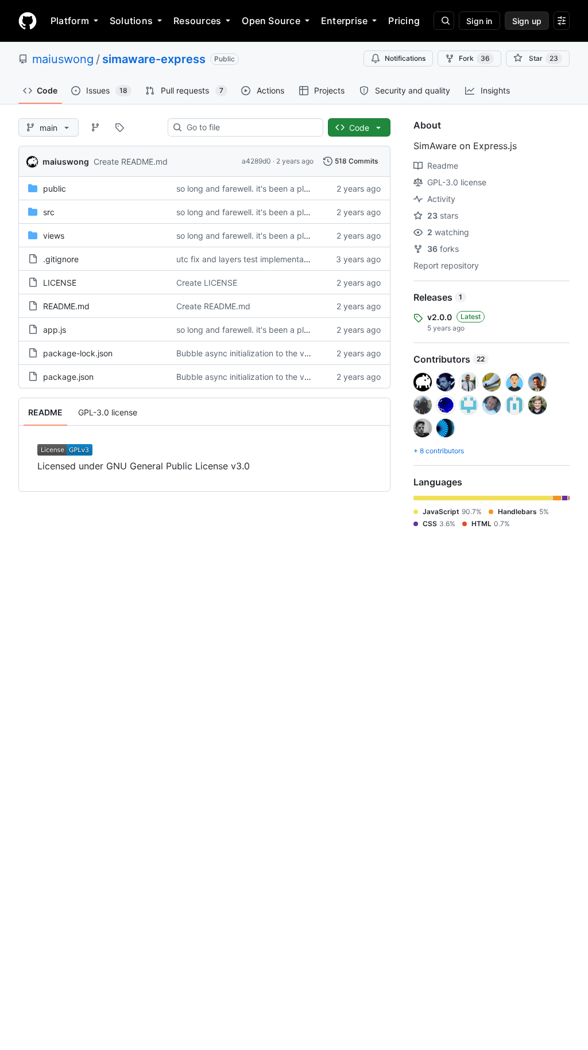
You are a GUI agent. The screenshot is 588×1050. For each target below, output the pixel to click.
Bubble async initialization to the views (248, 353)
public (54, 188)
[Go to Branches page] (95, 127)
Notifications (405, 58)
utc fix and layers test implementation (247, 259)
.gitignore (61, 259)
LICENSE (59, 282)
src (49, 212)
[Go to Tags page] (119, 127)
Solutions (131, 20)
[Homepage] (27, 20)
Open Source (271, 20)
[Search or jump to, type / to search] (444, 20)
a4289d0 (256, 161)
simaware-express (154, 59)
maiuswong (63, 59)
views (53, 235)
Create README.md (131, 161)
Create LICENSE (206, 282)
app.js (54, 330)
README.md (66, 306)
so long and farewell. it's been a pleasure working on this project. (297, 188)
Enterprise (344, 20)
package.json (68, 377)
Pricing (404, 20)
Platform (70, 20)
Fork (474, 58)
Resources (197, 20)
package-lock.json (78, 353)
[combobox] (250, 127)
